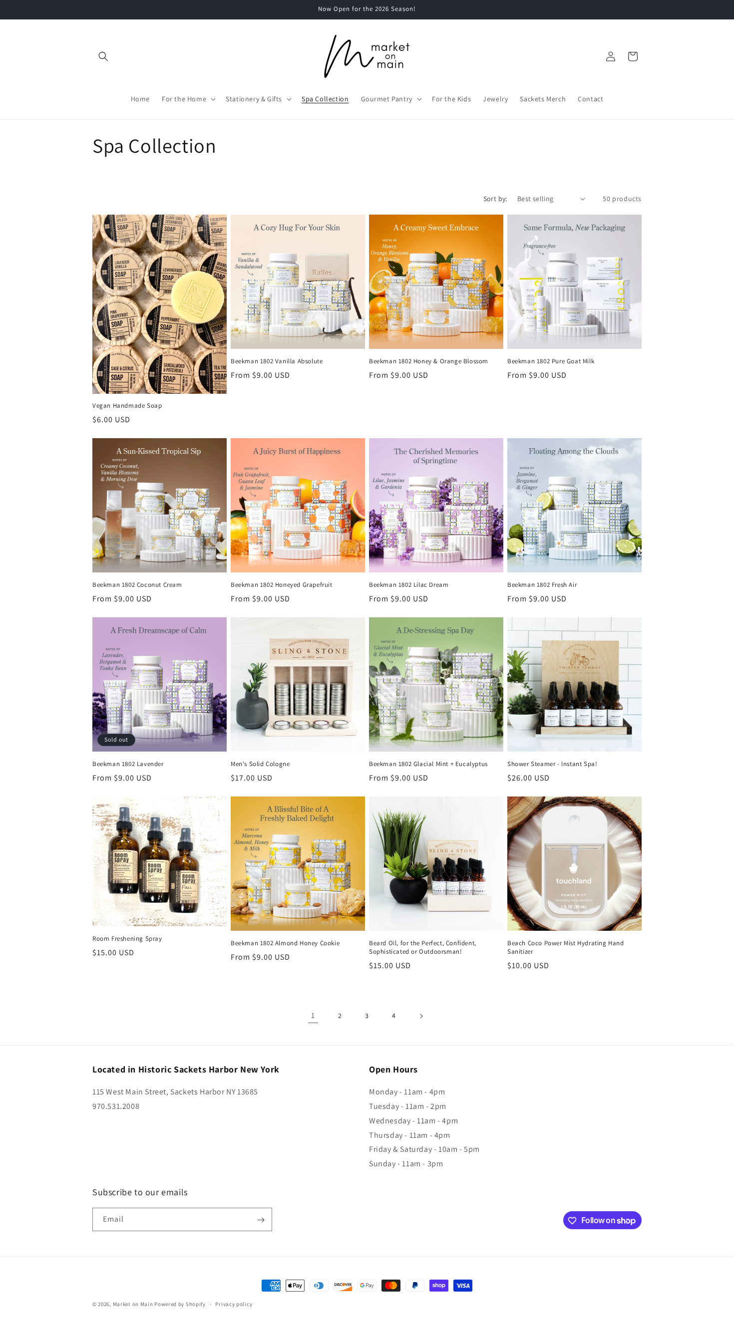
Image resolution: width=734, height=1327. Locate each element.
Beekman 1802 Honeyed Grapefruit (282, 585)
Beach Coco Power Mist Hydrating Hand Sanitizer (565, 947)
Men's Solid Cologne (260, 764)
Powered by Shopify (180, 1304)
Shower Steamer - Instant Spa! (552, 764)
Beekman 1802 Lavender (128, 764)
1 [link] (313, 1016)
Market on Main (133, 1304)
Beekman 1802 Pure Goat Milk (550, 361)
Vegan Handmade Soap (127, 406)
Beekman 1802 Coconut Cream (137, 585)
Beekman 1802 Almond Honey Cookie (285, 943)
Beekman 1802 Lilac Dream (408, 585)
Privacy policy (233, 1303)
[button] (103, 56)
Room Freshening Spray (127, 939)
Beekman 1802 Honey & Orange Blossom (428, 361)
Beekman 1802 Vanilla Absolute (277, 361)
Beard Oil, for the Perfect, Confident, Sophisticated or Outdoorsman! (422, 947)
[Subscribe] (261, 1220)
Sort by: (495, 198)
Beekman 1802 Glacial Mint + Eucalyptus (428, 764)
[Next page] (421, 1016)
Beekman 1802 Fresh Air (542, 585)
